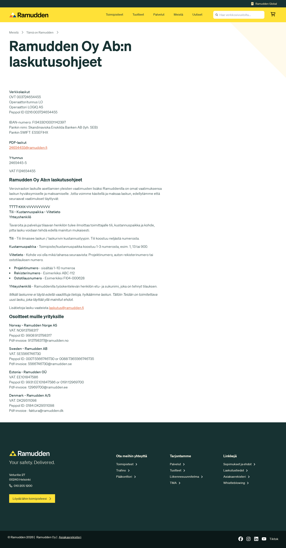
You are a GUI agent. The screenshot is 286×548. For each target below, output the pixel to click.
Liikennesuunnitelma (185, 476)
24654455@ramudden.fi (28, 147)
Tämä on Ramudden (40, 32)
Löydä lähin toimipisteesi (30, 498)
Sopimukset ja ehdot (237, 464)
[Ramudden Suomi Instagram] (248, 540)
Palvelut (158, 14)
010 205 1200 (23, 486)
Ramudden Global (266, 3)
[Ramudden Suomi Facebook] (240, 540)
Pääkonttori (124, 476)
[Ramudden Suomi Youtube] (264, 540)
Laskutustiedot (234, 470)
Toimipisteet (114, 14)
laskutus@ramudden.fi (66, 307)
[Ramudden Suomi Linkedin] (256, 540)
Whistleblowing (234, 483)
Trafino (121, 470)
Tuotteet (138, 14)
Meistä (178, 14)
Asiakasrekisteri (235, 476)
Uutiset (197, 14)
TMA (173, 483)
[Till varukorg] (274, 15)
